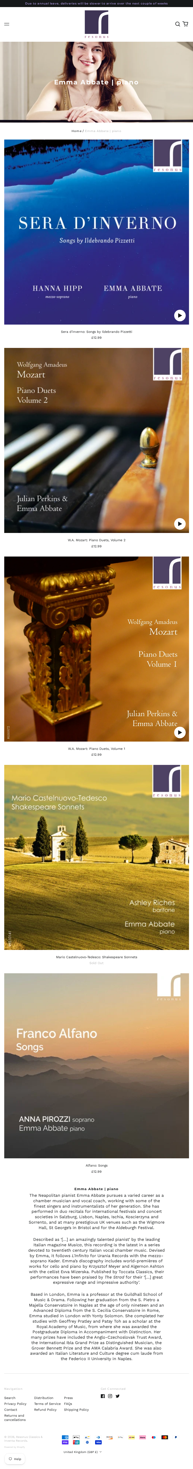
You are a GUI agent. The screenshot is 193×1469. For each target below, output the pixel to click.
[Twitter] (118, 1396)
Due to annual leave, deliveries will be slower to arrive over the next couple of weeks (96, 3)
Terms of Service (47, 1404)
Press (68, 1398)
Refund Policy (45, 1409)
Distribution (43, 1398)
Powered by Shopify (14, 1447)
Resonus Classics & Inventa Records (23, 1438)
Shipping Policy (76, 1409)
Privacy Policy (15, 1404)
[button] (178, 24)
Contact (10, 1409)
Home (77, 131)
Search (10, 1398)
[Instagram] (110, 1396)
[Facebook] (103, 1396)
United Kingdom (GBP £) (81, 1452)
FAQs (68, 1404)
